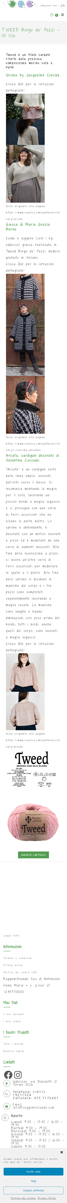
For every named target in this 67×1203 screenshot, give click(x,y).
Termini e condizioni (18, 958)
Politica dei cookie (23, 1198)
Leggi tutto (11, 935)
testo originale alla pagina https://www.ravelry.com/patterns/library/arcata (33, 740)
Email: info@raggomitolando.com (34, 1106)
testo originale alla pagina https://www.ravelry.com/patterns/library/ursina (33, 212)
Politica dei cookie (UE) (20, 972)
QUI (21, 84)
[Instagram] (17, 1074)
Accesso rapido (14, 1051)
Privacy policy (13, 965)
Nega (33, 1181)
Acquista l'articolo (33, 854)
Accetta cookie (33, 1171)
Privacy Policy (47, 1198)
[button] (61, 1152)
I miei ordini (12, 1021)
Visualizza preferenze (33, 1190)
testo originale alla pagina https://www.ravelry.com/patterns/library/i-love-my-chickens (33, 443)
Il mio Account (13, 1014)
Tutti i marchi (13, 1044)
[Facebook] (7, 1074)
